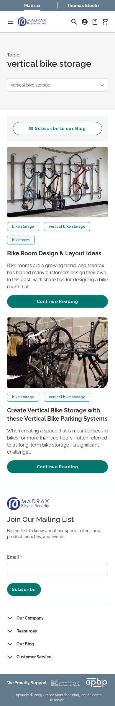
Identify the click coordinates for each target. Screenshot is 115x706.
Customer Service (34, 657)
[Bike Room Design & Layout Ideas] (57, 182)
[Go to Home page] (32, 21)
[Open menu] (11, 22)
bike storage (23, 226)
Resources (27, 631)
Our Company (30, 618)
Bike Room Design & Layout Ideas (54, 253)
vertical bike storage (67, 226)
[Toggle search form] (74, 22)
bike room (21, 240)
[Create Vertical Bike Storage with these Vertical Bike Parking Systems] (57, 352)
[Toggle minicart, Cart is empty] (105, 22)
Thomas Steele (83, 5)
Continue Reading (57, 301)
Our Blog (25, 644)
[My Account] (85, 22)
